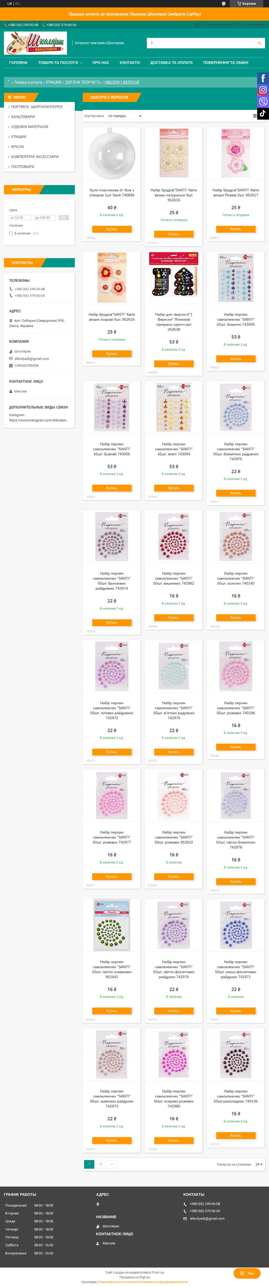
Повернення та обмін (225, 62)
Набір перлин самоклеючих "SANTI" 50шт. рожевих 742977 (112, 837)
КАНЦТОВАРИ (23, 117)
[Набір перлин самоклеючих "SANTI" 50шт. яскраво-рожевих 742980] (174, 1054)
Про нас (100, 62)
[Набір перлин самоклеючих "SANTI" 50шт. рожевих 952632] (174, 795)
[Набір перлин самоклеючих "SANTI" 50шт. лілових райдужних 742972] (112, 666)
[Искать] (260, 43)
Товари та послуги (58, 62)
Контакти (130, 62)
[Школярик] (35, 43)
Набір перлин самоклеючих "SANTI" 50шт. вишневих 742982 (173, 578)
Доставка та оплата (171, 62)
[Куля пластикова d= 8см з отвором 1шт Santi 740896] (112, 153)
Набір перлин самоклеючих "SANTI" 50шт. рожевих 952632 (174, 837)
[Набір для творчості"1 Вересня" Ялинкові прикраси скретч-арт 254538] (174, 278)
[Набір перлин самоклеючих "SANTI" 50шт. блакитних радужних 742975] (236, 407)
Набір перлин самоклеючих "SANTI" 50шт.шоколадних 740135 (236, 1096)
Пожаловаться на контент (118, 1282)
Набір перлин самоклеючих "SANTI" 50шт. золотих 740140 (236, 578)
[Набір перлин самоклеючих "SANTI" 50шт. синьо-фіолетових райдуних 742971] (236, 925)
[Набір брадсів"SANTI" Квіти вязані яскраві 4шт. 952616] (112, 278)
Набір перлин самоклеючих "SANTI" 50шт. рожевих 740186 (236, 708)
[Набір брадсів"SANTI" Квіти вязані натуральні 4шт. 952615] (174, 153)
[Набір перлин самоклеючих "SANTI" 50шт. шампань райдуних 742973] (112, 1054)
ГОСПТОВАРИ (22, 167)
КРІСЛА (17, 147)
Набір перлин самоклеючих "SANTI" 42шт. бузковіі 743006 (112, 449)
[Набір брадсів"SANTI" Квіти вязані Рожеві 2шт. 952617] (236, 153)
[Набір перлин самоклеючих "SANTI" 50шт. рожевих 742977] (112, 795)
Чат (251, 1273)
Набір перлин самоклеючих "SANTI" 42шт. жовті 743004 (174, 449)
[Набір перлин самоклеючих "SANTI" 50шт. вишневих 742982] (174, 536)
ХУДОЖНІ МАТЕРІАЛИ (29, 127)
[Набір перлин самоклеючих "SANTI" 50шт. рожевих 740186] (236, 666)
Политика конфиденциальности (164, 1282)
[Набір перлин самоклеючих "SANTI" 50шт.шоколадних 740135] (236, 1054)
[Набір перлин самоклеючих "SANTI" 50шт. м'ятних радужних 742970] (174, 666)
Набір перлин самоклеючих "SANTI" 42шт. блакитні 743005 (236, 319)
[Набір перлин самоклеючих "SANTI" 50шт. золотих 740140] (236, 536)
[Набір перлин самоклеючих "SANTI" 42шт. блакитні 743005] (236, 278)
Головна (18, 62)
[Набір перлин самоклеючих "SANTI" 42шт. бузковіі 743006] (112, 407)
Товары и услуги (28, 82)
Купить (111, 229)
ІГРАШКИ (53, 82)
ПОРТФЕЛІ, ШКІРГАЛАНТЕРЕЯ (36, 107)
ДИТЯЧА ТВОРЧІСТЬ (83, 82)
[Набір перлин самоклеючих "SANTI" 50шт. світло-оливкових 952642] (112, 925)
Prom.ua (158, 1272)
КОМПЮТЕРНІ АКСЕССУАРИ (35, 157)
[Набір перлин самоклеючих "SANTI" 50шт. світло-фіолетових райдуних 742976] (174, 925)
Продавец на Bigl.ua (135, 1277)
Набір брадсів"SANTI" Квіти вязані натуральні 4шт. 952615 (174, 195)
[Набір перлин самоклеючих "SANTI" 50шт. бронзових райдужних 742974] (112, 536)
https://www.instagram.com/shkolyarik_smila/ (44, 420)
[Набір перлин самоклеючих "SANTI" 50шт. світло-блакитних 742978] (236, 795)
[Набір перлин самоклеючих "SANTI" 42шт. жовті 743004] (174, 407)
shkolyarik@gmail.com (31, 359)
